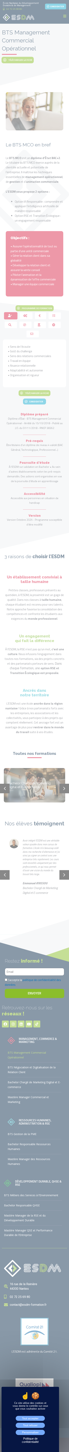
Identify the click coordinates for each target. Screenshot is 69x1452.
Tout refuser (30, 1425)
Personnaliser (30, 1432)
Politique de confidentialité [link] (30, 1440)
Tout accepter (30, 1418)
